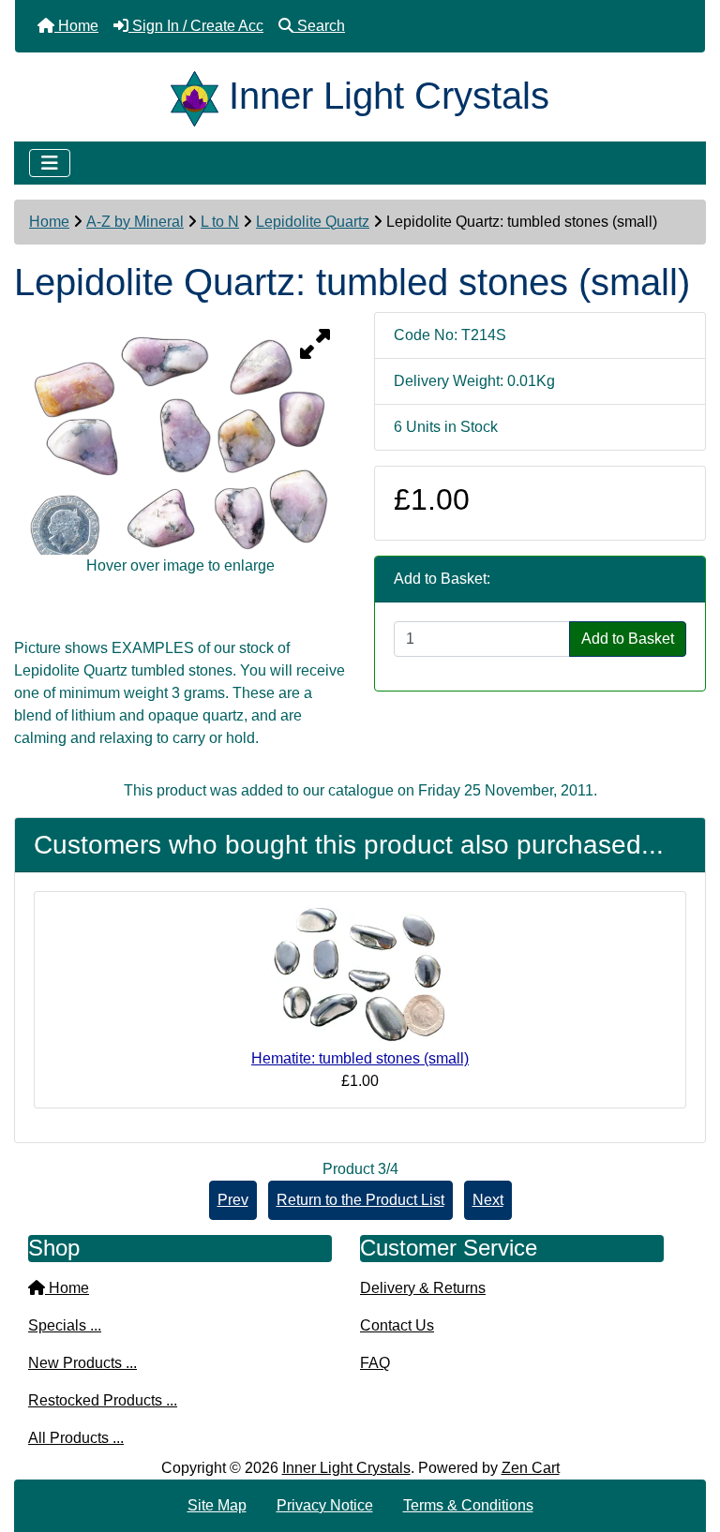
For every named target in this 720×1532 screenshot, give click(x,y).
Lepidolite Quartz (312, 222)
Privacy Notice (325, 1505)
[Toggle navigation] (49, 163)
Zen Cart (531, 1468)
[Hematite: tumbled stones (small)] (360, 977)
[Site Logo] (200, 95)
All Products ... (76, 1438)
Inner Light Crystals (346, 1468)
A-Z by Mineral (135, 222)
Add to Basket (627, 639)
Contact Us (397, 1325)
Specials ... (64, 1325)
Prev (233, 1200)
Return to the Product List (360, 1200)
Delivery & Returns (423, 1288)
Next (487, 1200)
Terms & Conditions (468, 1505)
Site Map (217, 1505)
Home (49, 222)
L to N (220, 222)
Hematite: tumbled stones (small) (360, 1058)
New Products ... (82, 1363)
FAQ (375, 1363)
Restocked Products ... (102, 1400)
